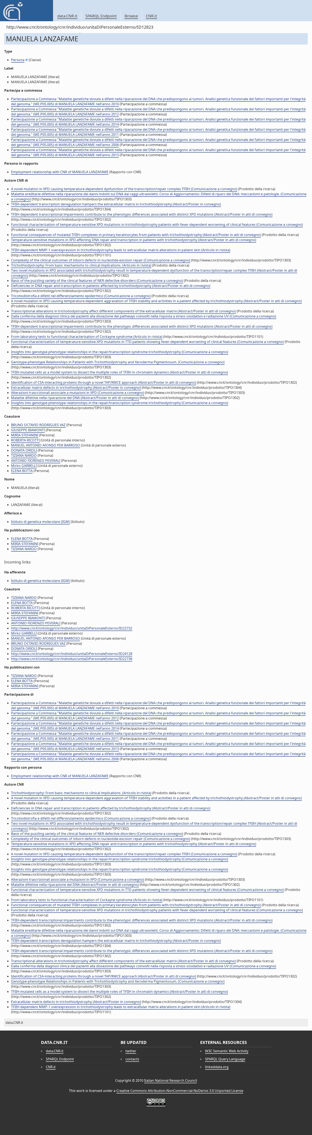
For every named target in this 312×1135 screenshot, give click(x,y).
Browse (131, 15)
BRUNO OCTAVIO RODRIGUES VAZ (38, 425)
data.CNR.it (67, 15)
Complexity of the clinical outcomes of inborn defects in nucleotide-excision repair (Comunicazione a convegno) (100, 260)
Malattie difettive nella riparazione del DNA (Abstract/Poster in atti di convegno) (75, 397)
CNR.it (151, 15)
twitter (130, 1051)
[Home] (26, 10)
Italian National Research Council (170, 1080)
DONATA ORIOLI (24, 450)
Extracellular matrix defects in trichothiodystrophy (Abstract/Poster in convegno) (76, 387)
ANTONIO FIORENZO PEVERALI (35, 460)
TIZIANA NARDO (24, 455)
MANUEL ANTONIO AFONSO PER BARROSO (45, 445)
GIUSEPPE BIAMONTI (28, 430)
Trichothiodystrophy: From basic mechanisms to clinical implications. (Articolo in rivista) (81, 265)
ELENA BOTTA (22, 470)
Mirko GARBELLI (24, 465)
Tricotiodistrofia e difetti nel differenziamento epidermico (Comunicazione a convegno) (81, 296)
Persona (17, 60)
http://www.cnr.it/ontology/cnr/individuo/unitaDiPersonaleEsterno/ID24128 (71, 653)
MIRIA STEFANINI (24, 435)
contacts (132, 1059)
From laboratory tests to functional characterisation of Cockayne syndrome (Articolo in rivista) (86, 336)
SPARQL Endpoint (101, 15)
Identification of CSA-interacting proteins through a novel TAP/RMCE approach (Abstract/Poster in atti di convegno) (103, 382)
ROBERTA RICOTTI (25, 440)
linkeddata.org (217, 1067)
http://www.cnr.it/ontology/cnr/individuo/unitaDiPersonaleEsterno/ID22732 (71, 628)
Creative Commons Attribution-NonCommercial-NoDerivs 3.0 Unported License (179, 1090)
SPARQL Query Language (225, 1059)
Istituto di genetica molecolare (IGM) (40, 521)
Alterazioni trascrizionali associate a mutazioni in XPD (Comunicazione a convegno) (77, 392)
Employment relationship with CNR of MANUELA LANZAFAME (59, 172)
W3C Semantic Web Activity (226, 1051)
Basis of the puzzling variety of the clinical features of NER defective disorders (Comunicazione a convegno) (97, 280)
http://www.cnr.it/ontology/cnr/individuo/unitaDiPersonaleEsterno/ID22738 (71, 658)
